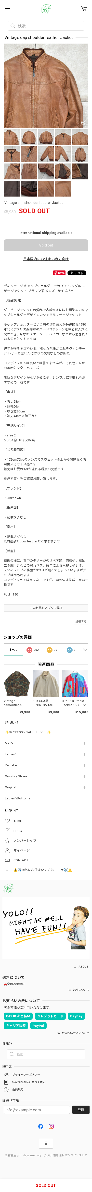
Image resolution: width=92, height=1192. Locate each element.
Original (10, 787)
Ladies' (10, 754)
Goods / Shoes (16, 776)
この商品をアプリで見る (46, 608)
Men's (9, 743)
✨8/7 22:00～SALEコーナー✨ (28, 732)
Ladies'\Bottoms (17, 798)
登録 (81, 1109)
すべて (13, 650)
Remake (11, 765)
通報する (81, 621)
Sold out (46, 245)
